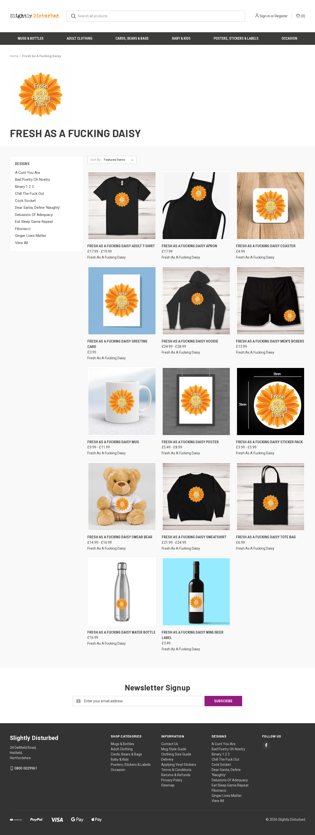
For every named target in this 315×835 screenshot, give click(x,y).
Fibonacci (23, 229)
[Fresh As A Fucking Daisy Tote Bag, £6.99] (270, 496)
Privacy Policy (171, 780)
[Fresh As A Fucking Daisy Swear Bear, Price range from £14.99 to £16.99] (122, 496)
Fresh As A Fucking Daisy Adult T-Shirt (121, 246)
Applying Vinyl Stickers (178, 765)
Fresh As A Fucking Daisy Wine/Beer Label (192, 635)
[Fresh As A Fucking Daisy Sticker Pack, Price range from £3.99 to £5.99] (270, 401)
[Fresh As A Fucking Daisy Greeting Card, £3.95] (122, 301)
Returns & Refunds (175, 775)
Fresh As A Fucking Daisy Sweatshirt (194, 537)
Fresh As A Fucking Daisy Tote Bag (266, 537)
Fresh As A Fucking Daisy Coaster (266, 246)
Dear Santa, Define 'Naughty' (37, 207)
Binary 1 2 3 (24, 186)
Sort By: (95, 160)
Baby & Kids (181, 38)
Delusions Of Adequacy (34, 215)
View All (21, 243)
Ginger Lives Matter (30, 235)
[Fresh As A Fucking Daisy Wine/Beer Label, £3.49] (196, 592)
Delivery (167, 759)
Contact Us (169, 744)
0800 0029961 (26, 768)
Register (281, 16)
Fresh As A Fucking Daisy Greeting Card (117, 344)
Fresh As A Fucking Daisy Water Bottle (121, 632)
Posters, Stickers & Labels (236, 38)
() (302, 16)
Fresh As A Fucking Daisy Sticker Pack (269, 442)
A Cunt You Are (27, 172)
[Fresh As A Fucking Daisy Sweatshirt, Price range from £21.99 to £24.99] (196, 496)
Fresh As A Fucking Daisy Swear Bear (119, 537)
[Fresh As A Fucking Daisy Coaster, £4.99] (270, 206)
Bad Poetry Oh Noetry (32, 179)
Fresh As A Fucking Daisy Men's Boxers (270, 341)
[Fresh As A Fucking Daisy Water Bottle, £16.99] (122, 592)
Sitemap (167, 785)
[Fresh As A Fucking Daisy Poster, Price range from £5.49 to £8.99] (196, 401)
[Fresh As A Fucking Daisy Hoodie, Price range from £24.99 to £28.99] (196, 301)
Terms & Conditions (176, 770)
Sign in (265, 16)
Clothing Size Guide (176, 754)
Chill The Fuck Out (29, 193)
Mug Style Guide (173, 749)
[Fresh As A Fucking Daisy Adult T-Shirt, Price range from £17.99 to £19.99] (122, 206)
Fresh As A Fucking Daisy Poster (190, 442)
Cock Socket (25, 200)
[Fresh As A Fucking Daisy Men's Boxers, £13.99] (270, 301)
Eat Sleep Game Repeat (34, 221)
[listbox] (119, 160)
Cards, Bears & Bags (132, 38)
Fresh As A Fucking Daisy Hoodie (190, 341)
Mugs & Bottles (31, 38)
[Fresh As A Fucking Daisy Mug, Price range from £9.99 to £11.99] (122, 401)
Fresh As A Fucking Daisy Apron (189, 246)
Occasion (289, 38)
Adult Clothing (79, 38)
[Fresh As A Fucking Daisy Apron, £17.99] (196, 206)
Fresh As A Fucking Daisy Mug (113, 442)
